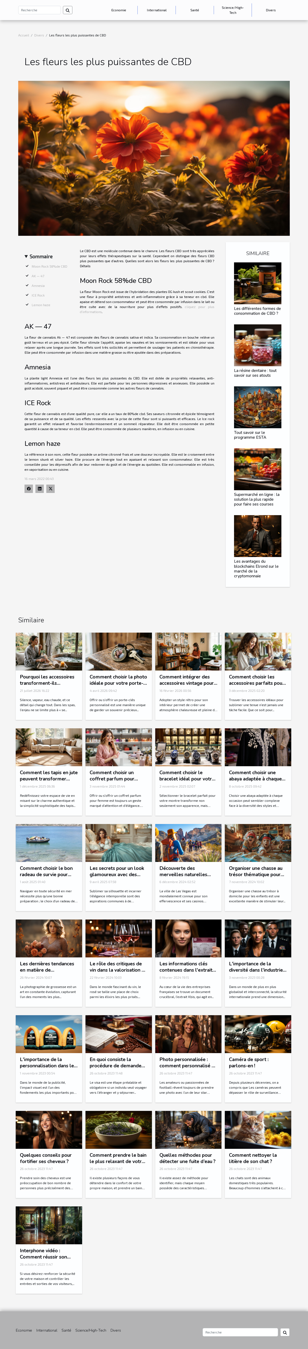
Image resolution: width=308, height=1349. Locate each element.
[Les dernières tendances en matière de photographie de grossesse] (49, 938)
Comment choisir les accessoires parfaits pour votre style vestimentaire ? (257, 686)
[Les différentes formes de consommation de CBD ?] (257, 283)
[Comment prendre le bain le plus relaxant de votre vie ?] (118, 1129)
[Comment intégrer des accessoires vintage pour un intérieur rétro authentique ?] (188, 651)
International (157, 10)
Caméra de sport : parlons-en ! (249, 1062)
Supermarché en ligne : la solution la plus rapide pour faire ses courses (257, 499)
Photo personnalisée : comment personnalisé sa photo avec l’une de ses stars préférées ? (187, 1069)
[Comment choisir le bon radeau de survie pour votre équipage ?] (49, 842)
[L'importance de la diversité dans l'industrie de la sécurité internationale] (258, 938)
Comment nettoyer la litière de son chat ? (253, 1158)
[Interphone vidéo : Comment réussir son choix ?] (49, 1225)
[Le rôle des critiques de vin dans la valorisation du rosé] (118, 938)
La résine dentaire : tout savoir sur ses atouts (255, 373)
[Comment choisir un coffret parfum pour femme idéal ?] (118, 747)
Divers (271, 10)
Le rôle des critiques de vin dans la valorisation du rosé (118, 970)
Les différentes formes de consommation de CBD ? (257, 311)
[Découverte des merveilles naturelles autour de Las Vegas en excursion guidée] (188, 842)
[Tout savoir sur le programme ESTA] (257, 407)
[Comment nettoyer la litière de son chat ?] (258, 1129)
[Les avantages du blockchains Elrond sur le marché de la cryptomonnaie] (257, 536)
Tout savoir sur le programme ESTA (250, 435)
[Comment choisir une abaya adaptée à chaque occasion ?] (258, 747)
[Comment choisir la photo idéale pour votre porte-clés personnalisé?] (118, 651)
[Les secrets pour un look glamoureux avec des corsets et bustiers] (118, 842)
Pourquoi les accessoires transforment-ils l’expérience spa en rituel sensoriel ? (47, 686)
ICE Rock (38, 295)
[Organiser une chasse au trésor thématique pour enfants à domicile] (258, 842)
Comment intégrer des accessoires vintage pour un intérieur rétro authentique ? (186, 686)
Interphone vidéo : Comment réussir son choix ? (43, 1256)
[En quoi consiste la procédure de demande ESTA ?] (118, 1034)
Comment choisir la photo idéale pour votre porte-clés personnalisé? (118, 683)
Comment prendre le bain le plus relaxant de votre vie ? (118, 1161)
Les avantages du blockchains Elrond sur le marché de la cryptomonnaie (256, 569)
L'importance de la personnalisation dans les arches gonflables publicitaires (48, 1069)
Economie (118, 10)
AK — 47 (38, 276)
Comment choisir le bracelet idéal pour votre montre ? (187, 778)
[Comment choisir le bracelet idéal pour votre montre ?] (188, 747)
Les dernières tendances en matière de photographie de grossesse (47, 973)
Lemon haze (41, 305)
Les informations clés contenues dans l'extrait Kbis (185, 970)
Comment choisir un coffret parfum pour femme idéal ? (112, 778)
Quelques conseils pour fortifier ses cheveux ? (46, 1158)
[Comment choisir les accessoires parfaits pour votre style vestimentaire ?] (258, 651)
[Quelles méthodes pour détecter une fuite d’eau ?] (188, 1129)
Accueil (23, 35)
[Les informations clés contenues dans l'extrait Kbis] (188, 938)
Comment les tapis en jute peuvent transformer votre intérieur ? (49, 778)
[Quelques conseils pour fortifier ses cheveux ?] (49, 1129)
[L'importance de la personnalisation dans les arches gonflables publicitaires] (49, 1034)
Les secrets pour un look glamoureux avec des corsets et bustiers (117, 874)
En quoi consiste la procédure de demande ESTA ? (115, 1065)
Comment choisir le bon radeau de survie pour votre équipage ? (46, 874)
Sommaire (41, 256)
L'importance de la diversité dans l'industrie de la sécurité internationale (256, 973)
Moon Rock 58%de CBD (49, 266)
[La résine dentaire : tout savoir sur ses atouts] (257, 345)
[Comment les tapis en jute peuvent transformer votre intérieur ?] (49, 747)
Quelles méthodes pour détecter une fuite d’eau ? (187, 1158)
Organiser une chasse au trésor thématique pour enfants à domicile (255, 874)
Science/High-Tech (233, 9)
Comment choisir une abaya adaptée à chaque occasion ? (255, 778)
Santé (194, 10)
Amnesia (38, 286)
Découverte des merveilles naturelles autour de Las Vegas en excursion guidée (185, 877)
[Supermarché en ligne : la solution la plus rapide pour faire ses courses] (257, 469)
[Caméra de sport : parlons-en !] (258, 1034)
